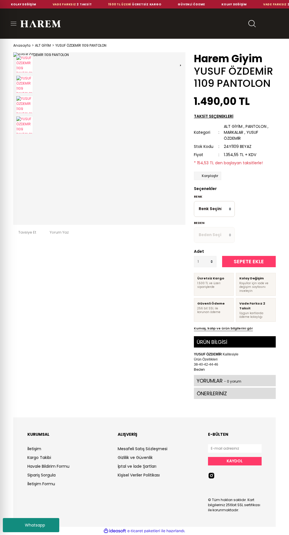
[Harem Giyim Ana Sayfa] (40, 23)
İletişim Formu (41, 484)
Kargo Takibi (39, 457)
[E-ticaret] (143, 531)
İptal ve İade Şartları (137, 466)
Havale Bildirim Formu (48, 466)
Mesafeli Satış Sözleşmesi (142, 449)
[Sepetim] (279, 23)
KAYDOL (235, 461)
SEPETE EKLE (249, 261)
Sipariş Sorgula (41, 475)
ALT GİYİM (233, 126)
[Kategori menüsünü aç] (10, 23)
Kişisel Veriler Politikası (139, 475)
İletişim (34, 449)
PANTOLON (256, 126)
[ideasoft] (115, 531)
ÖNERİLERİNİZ (212, 393)
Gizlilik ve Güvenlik (135, 457)
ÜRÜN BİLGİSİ (212, 342)
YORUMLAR (219, 380)
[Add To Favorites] (181, 61)
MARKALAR (233, 132)
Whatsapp (35, 525)
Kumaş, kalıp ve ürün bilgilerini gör (223, 328)
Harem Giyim (228, 58)
